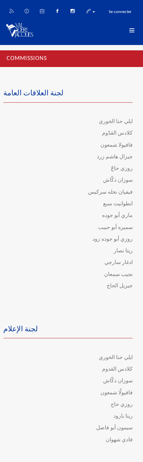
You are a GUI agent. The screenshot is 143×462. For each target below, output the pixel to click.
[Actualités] (12, 10)
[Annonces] (27, 10)
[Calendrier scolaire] (42, 10)
